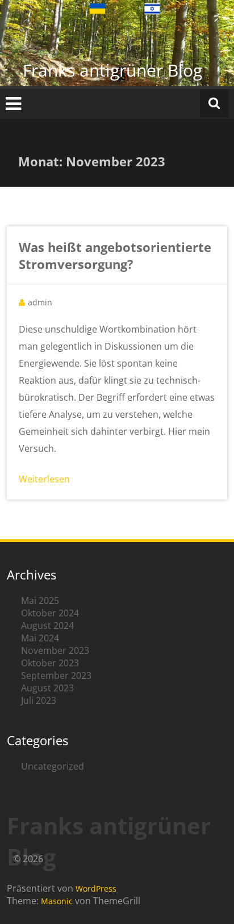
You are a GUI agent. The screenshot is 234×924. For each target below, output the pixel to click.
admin (40, 302)
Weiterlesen (44, 479)
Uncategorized (52, 766)
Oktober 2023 (50, 663)
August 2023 (47, 688)
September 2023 (56, 675)
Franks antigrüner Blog (112, 70)
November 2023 (55, 650)
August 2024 (47, 625)
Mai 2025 (40, 600)
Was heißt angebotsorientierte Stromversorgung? (115, 255)
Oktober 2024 (50, 613)
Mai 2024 (40, 638)
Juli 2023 (38, 700)
